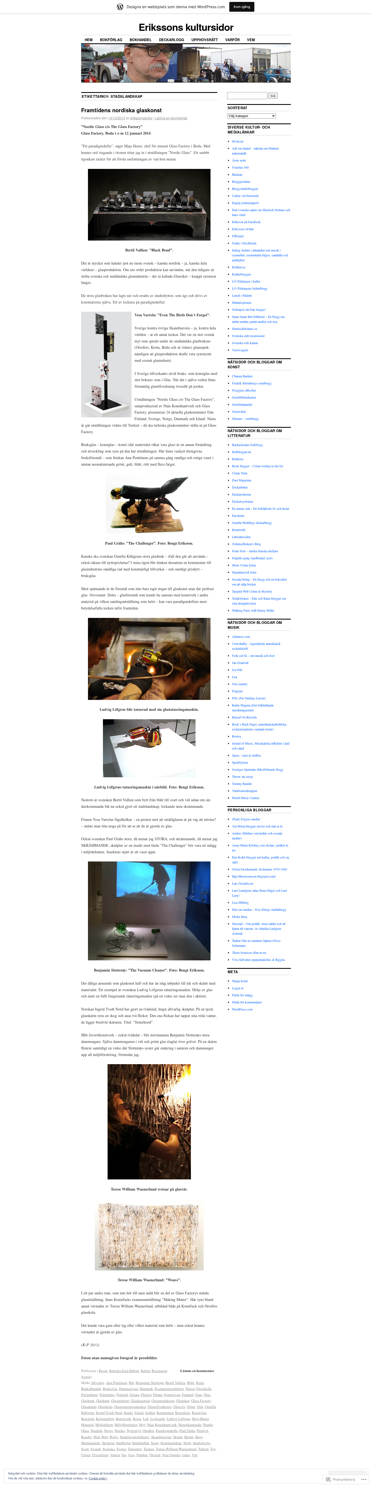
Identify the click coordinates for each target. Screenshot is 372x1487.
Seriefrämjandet (242, 404)
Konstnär (87, 1418)
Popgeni (237, 691)
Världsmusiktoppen (244, 790)
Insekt (128, 1412)
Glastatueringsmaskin (130, 1406)
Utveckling (100, 1454)
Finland (122, 1394)
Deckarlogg (171, 39)
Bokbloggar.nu (241, 452)
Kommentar (165, 1412)
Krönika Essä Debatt (124, 1370)
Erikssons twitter (243, 229)
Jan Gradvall (240, 662)
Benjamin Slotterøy (150, 1382)
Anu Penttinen (116, 1382)
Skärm (188, 1436)
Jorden (150, 1412)
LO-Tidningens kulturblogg (249, 288)
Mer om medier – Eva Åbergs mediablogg (259, 909)
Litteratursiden (241, 537)
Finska (134, 1394)
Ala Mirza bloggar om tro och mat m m (257, 826)
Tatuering (135, 1448)
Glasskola (105, 1406)
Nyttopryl (134, 1430)
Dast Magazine (241, 480)
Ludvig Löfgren (178, 1418)
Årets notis (239, 160)
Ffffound (237, 236)
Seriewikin (239, 411)
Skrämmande (90, 1442)
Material (87, 1424)
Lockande (157, 1418)
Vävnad (154, 1454)
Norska (120, 1430)
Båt (131, 1382)
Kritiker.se (238, 267)
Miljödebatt (104, 1424)
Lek (146, 1418)
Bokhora (237, 459)
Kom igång (242, 7)
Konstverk (123, 1418)
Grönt (191, 1406)
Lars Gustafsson (242, 883)
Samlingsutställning (135, 1436)
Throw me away (242, 776)
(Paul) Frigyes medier (246, 819)
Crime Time (239, 473)
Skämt (177, 1436)
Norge (108, 1430)
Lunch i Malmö (242, 295)
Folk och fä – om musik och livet (253, 655)
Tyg (213, 1448)
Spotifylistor (240, 762)
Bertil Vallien (175, 1382)
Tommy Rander (242, 783)
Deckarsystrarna (242, 501)
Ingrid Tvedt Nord (109, 1412)
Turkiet (203, 1448)
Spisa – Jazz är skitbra (246, 755)
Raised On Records (244, 717)
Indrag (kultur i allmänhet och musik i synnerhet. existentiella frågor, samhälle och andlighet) (260, 255)
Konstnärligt (105, 1418)
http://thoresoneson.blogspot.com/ (254, 876)
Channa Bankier (242, 376)
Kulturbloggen (241, 274)
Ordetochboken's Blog (246, 544)
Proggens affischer (244, 390)
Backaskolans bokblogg (247, 444)
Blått (190, 1382)
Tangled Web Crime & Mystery (252, 591)
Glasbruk (87, 1400)
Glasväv (179, 1406)
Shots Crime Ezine (244, 565)
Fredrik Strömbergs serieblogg (252, 383)
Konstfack (182, 1412)
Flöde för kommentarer (247, 1002)
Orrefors (148, 1430)
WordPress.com (242, 1009)
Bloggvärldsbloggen (245, 188)
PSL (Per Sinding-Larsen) (249, 698)
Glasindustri (120, 1400)
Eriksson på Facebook (246, 222)
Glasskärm (88, 1406)
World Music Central (245, 798)
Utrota (85, 1454)
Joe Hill (237, 669)
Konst (103, 1370)
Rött (105, 1436)
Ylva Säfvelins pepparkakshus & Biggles (258, 959)
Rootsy (236, 736)
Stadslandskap (171, 1442)
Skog (199, 1436)
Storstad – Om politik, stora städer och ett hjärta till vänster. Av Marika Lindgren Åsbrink (258, 928)
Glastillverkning (160, 1406)
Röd (97, 1436)
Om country (240, 684)
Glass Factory (201, 1400)
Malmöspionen (241, 302)
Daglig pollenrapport (245, 203)
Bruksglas (110, 1388)
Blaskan (237, 174)
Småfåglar (123, 1442)
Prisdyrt (202, 1430)
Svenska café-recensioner (248, 335)
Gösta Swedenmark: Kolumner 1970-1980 (259, 869)
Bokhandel (141, 39)
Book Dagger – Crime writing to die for (257, 466)
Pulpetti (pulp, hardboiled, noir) (252, 558)
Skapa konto (240, 981)
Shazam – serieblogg (245, 418)
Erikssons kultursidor (186, 27)
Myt (142, 1424)
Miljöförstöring (126, 1424)
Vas (123, 1454)
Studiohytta (201, 1442)
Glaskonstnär (140, 1400)
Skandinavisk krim (244, 572)
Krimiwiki (238, 529)
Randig (86, 1436)
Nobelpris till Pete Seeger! (249, 309)
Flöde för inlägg (242, 995)
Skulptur (108, 1442)
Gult (200, 1406)
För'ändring (89, 1394)
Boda (200, 1382)
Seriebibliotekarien (244, 397)
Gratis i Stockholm (244, 243)
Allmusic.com (241, 636)
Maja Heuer (200, 1418)
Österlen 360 (240, 167)
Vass (131, 1454)
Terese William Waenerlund (176, 1448)
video (186, 1454)
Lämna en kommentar (171, 118)
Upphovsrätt (204, 39)
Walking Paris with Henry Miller (253, 610)
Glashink (102, 1400)
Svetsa (121, 1448)
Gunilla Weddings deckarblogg (252, 522)
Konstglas (199, 1412)
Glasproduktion (163, 1400)
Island (139, 1412)
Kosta (137, 1418)
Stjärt (187, 1442)
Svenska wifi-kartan (245, 343)
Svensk (95, 1448)
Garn (198, 1394)
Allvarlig (97, 1382)
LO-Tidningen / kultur (246, 281)
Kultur (145, 1370)
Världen (142, 1454)
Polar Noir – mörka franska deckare (255, 551)
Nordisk (96, 1430)
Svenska (109, 1448)
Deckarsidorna (241, 494)
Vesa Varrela (171, 1454)
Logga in (237, 988)
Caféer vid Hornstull (245, 195)
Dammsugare (128, 1388)
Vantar (115, 1454)
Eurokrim (238, 515)
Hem (89, 39)
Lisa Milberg (240, 902)
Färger (190, 1388)
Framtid (187, 1394)
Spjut (155, 1442)
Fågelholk (203, 1388)
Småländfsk (140, 1442)
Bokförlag (111, 39)
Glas (207, 1394)
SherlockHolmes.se (244, 328)
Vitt (194, 1454)
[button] (149, 205)
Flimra (158, 1394)
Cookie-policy (98, 1478)
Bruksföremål (91, 1388)
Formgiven (172, 1394)
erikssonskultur (141, 118)
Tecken (149, 1448)
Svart (85, 1448)
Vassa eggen (240, 350)
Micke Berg (239, 916)
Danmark (146, 1388)
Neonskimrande (190, 1424)
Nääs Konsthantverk (162, 1424)
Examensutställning (169, 1388)
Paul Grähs (187, 1430)
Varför (232, 39)
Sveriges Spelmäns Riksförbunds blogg (257, 769)
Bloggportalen (241, 181)
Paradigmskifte (167, 1430)
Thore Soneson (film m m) (249, 952)
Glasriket (183, 1400)
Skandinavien (161, 1436)
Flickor (146, 1394)
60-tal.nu (237, 141)
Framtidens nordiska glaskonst (121, 110)
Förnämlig (107, 1394)
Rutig (114, 1436)
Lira (234, 677)
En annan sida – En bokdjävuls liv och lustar (260, 508)
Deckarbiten (240, 487)
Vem (251, 39)
